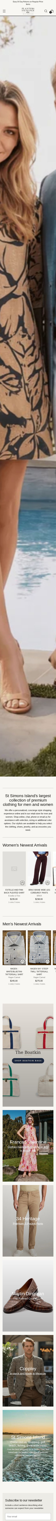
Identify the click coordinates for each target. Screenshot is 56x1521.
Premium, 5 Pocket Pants (28, 1223)
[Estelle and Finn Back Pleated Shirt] (14, 869)
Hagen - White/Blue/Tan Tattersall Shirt (14, 972)
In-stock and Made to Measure (28, 1373)
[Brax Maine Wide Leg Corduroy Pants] (39, 869)
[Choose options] (22, 882)
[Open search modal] (46, 11)
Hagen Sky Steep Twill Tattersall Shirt (39, 972)
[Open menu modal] (4, 11)
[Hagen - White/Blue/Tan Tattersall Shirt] (14, 947)
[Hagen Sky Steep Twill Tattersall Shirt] (39, 947)
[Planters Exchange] (28, 11)
